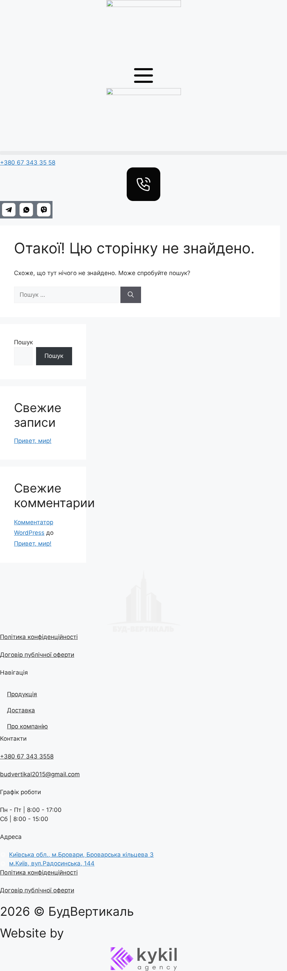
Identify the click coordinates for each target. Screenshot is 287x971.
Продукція (22, 694)
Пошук (23, 342)
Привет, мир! (32, 440)
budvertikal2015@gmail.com (40, 774)
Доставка (21, 710)
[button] (143, 153)
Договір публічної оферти (37, 654)
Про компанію (27, 726)
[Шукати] (130, 295)
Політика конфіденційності (39, 636)
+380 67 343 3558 (27, 756)
